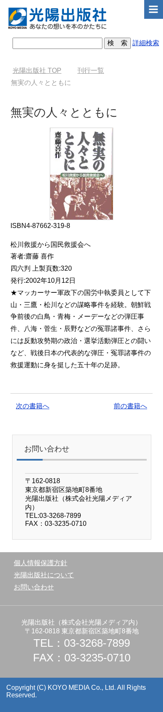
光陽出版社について (44, 575)
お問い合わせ (34, 587)
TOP (37, 70)
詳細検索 (145, 42)
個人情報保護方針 (40, 562)
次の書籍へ (32, 406)
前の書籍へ (130, 406)
